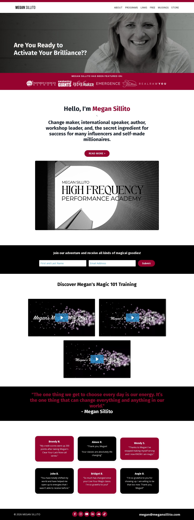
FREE (152, 7)
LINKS (144, 7)
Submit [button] (146, 263)
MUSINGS (163, 7)
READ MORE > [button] (97, 153)
